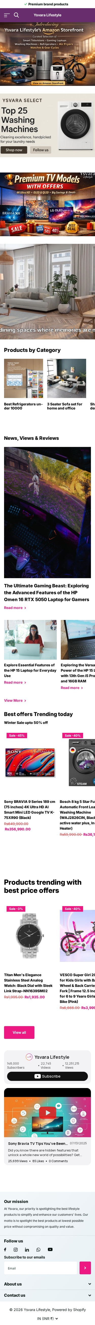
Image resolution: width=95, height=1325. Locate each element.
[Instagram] (15, 1250)
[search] (16, 15)
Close (47, 1283)
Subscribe (85, 1268)
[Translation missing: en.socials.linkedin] (27, 1250)
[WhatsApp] (38, 1250)
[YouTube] (50, 1249)
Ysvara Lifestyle (52, 1057)
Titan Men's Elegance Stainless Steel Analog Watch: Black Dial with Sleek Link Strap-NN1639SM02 (28, 983)
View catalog (7, 15)
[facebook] (5, 1250)
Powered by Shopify (69, 1309)
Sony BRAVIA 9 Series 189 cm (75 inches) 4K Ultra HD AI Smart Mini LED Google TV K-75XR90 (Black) (29, 809)
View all (19, 1032)
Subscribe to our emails (24, 1257)
